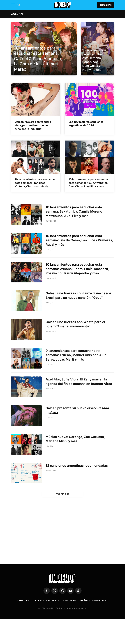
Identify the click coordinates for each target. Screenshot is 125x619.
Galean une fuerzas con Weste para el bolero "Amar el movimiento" (75, 324)
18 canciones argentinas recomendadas (77, 465)
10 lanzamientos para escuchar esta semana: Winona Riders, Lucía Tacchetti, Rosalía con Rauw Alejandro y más (77, 269)
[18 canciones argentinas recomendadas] (26, 473)
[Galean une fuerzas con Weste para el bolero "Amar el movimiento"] (26, 329)
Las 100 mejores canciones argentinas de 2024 (86, 123)
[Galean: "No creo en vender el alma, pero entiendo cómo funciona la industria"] (35, 99)
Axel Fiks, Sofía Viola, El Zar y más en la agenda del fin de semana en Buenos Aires (79, 381)
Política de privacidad (93, 600)
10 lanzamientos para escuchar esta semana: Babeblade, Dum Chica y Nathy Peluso (94, 60)
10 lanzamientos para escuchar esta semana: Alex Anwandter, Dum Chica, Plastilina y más (89, 183)
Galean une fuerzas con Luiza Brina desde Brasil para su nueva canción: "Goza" (78, 295)
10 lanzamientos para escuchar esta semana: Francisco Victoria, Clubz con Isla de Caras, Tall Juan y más (35, 183)
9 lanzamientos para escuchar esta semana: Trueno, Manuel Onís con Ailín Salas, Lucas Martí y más (76, 355)
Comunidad (106, 5)
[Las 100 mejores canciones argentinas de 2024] (89, 99)
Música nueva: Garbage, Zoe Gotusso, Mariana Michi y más (75, 439)
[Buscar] (18, 5)
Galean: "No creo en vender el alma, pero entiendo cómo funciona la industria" (33, 125)
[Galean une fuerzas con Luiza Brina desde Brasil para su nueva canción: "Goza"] (26, 300)
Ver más (61, 494)
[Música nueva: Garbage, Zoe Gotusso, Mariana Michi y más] (26, 444)
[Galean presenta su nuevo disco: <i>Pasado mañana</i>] (26, 415)
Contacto (69, 600)
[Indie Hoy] (62, 5)
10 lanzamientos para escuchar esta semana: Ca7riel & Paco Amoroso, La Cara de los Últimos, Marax (38, 59)
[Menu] (13, 5)
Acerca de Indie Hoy (47, 600)
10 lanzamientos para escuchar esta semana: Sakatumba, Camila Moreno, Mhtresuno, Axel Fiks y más (74, 211)
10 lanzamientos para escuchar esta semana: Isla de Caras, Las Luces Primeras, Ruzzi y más (79, 240)
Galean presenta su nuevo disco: (77, 410)
